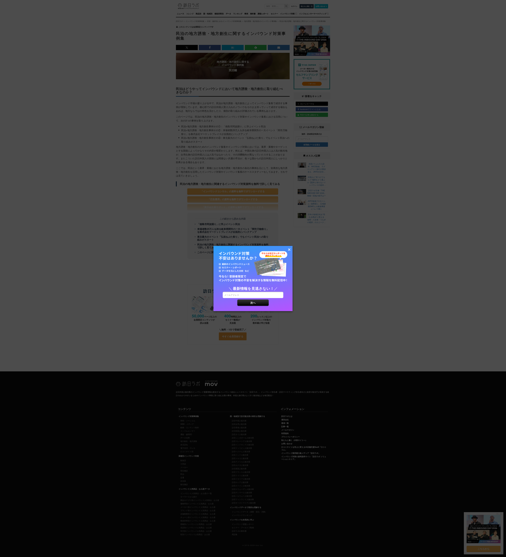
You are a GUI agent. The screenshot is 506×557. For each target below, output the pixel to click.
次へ (253, 303)
